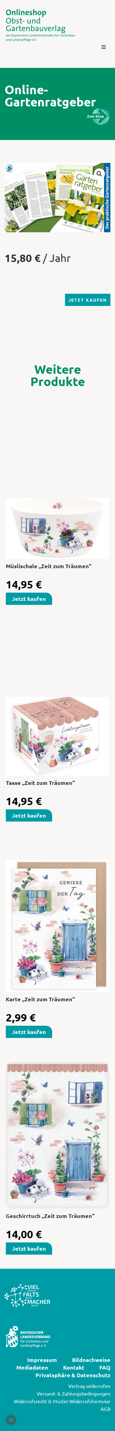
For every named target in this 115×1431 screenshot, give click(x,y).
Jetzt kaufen (87, 300)
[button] (103, 47)
